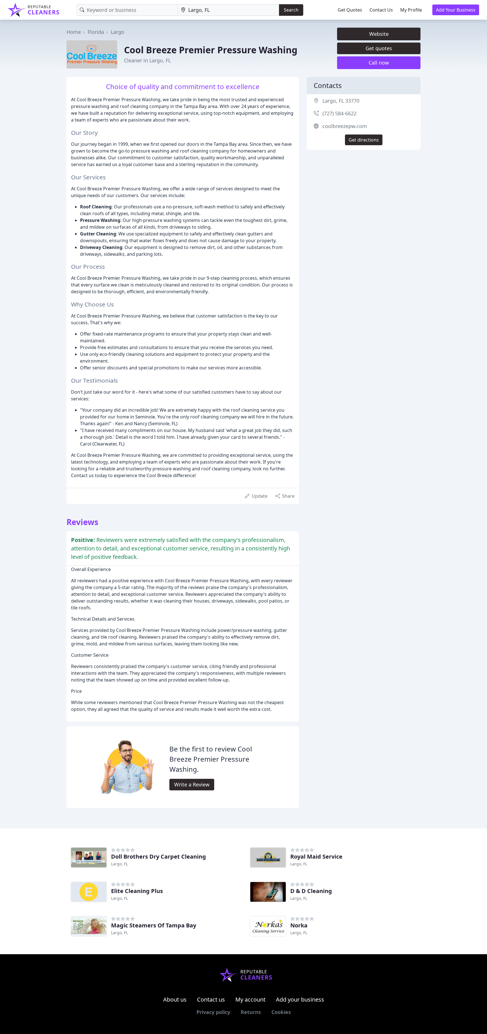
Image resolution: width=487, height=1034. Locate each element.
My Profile (411, 10)
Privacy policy (213, 1012)
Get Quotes (350, 10)
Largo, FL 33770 (340, 100)
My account (250, 999)
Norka (298, 925)
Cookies (281, 1012)
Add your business (300, 999)
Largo (117, 31)
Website (379, 33)
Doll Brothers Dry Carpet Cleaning (158, 856)
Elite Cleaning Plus (137, 891)
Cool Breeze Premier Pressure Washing (210, 50)
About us (175, 999)
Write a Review (191, 784)
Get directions (364, 140)
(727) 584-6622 (339, 113)
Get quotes (379, 48)
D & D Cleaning (311, 891)
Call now (379, 62)
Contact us (211, 999)
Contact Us (381, 10)
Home (74, 31)
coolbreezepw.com (344, 126)
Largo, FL (119, 864)
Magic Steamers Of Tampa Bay (153, 925)
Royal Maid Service (316, 856)
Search (291, 10)
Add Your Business (455, 10)
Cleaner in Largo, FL (147, 60)
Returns (251, 1012)
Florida (96, 31)
